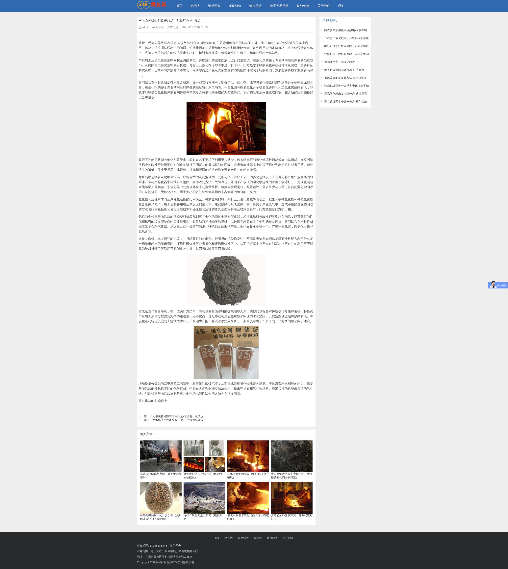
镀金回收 (255, 6)
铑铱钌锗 (235, 6)
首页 (179, 6)
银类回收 (214, 6)
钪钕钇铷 (303, 6)
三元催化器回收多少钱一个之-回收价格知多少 (178, 419)
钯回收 (195, 6)
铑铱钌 (258, 537)
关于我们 (324, 6)
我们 (341, 6)
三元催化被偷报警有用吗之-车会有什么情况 (176, 416)
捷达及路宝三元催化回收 (339, 61)
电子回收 (288, 537)
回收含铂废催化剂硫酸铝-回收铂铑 (345, 30)
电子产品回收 (279, 6)
